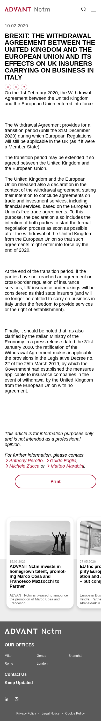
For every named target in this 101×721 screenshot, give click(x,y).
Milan (8, 656)
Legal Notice (51, 713)
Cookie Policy (75, 713)
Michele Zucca (24, 466)
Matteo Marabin (67, 466)
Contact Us (16, 674)
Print (56, 481)
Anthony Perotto (26, 460)
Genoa (41, 656)
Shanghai (75, 656)
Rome (9, 663)
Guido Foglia (63, 460)
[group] (40, 562)
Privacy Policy (26, 713)
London (42, 663)
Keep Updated (19, 682)
